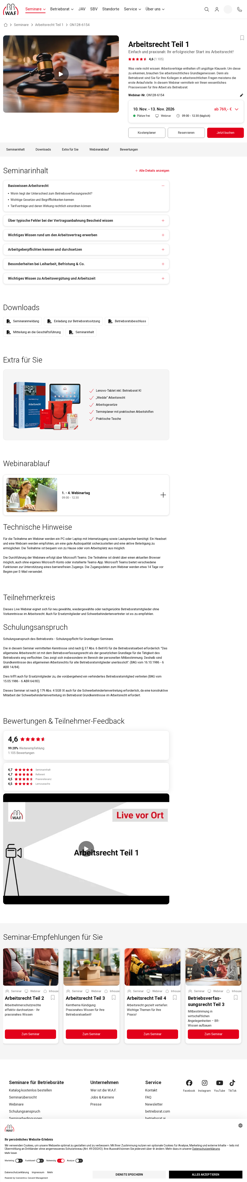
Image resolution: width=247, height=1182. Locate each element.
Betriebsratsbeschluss (130, 321)
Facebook (189, 1090)
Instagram (204, 1090)
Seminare (21, 25)
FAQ (148, 1097)
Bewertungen (129, 149)
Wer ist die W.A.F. (103, 1090)
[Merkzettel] (228, 9)
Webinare (16, 1104)
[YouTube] (220, 1083)
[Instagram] (205, 1083)
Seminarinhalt (15, 149)
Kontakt (151, 1090)
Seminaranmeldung (26, 321)
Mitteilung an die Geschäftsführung (37, 332)
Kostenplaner (147, 133)
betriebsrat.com (157, 1111)
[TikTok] (232, 1083)
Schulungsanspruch (24, 1111)
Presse (96, 1104)
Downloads (43, 149)
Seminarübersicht (23, 1097)
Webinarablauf (99, 149)
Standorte (110, 9)
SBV (94, 9)
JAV (82, 9)
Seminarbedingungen (25, 1118)
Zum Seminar (30, 1034)
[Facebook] (189, 1083)
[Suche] (206, 9)
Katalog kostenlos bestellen (30, 1090)
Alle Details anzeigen (154, 170)
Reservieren (186, 133)
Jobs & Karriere (102, 1097)
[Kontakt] (239, 9)
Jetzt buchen (225, 133)
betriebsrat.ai (155, 1118)
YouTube (219, 1090)
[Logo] (10, 9)
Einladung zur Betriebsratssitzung (77, 321)
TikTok (232, 1090)
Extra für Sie (70, 149)
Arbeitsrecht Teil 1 (49, 25)
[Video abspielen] (61, 74)
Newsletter (154, 1104)
